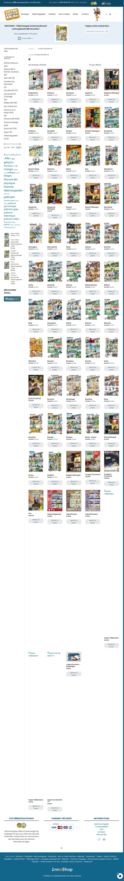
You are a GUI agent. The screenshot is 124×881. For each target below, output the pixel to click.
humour (8, 165)
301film (116, 859)
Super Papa (17, 225)
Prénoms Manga (11, 122)
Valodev (35, 861)
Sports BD (8, 128)
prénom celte (9, 200)
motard (15, 169)
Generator (90, 856)
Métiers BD (8, 103)
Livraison (101, 832)
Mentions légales (101, 824)
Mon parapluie (40, 856)
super (12, 225)
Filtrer (18, 147)
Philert (7, 176)
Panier (75, 14)
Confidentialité (101, 826)
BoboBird (8, 859)
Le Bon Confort (110, 856)
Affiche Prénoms (11, 63)
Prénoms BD (9, 119)
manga (8, 169)
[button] (61, 848)
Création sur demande (9, 82)
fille (7, 158)
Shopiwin (28, 856)
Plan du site (101, 834)
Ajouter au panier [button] (36, 100)
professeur (7, 194)
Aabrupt (80, 856)
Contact (85, 14)
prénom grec (11, 209)
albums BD (9, 155)
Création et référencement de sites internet (62, 876)
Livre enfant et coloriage (10, 95)
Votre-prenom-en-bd (49, 861)
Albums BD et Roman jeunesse (11, 70)
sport (13, 222)
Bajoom (65, 859)
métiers (11, 172)
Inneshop (52, 856)
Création (52, 14)
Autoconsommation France (99, 859)
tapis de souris (9, 227)
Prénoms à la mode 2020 (10, 111)
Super (6, 132)
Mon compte (64, 14)
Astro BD (7, 78)
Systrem (19, 856)
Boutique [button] (25, 14)
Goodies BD (9, 90)
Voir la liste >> (27, 38)
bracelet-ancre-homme (71, 861)
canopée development (51, 859)
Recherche (107, 31)
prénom (9, 197)
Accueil (15, 14)
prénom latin (11, 218)
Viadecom (88, 861)
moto (5, 173)
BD (15, 155)
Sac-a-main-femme (67, 856)
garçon (8, 162)
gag (13, 159)
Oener (99, 856)
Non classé (9, 106)
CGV (102, 829)
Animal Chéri (19, 859)
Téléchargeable (38, 14)
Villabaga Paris (32, 859)
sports (7, 224)
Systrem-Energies (78, 859)
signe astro (8, 222)
